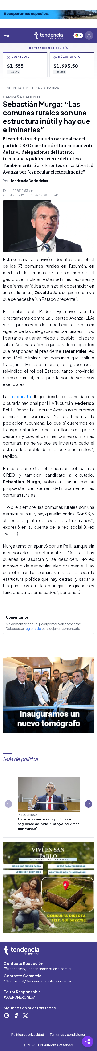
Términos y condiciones (68, 1034)
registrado (33, 628)
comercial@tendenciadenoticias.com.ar (39, 981)
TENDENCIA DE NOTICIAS (22, 88)
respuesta (20, 396)
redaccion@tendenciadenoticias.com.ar (40, 969)
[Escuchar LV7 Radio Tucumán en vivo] (78, 35)
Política (53, 88)
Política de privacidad (27, 1034)
